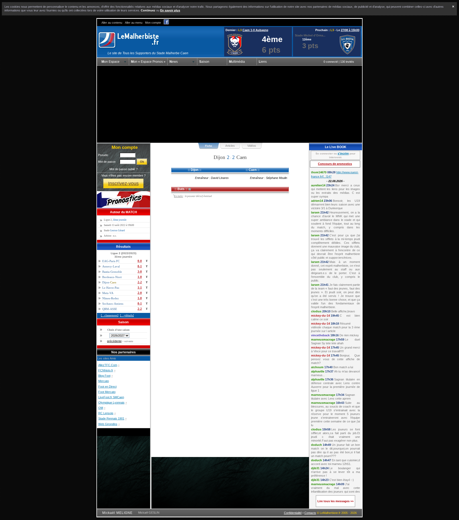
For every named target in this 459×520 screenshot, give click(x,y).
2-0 (140, 292)
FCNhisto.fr (105, 370)
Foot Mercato (107, 391)
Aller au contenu (111, 22)
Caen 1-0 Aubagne (255, 30)
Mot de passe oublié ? (123, 169)
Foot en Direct (107, 386)
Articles (230, 145)
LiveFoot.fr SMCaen (111, 397)
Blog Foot (104, 375)
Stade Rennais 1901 (111, 418)
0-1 (140, 266)
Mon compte (153, 22)
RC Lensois (105, 413)
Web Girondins (107, 424)
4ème (272, 39)
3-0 (140, 271)
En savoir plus (170, 10)
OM (100, 407)
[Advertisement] (229, 104)
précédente (114, 341)
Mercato (103, 381)
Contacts (310, 512)
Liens (263, 62)
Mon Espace (110, 62)
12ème (306, 39)
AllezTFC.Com (107, 365)
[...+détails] (127, 315)
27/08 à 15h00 (350, 30)
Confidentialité (293, 512)
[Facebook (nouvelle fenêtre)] (166, 23)
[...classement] (109, 315)
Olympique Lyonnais (111, 402)
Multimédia (237, 62)
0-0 (140, 260)
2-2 (140, 282)
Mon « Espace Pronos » (148, 62)
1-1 (140, 287)
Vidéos (251, 145)
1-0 (140, 276)
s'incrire (343, 153)
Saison (204, 62)
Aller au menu (133, 22)
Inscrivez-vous (123, 183)
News (173, 62)
